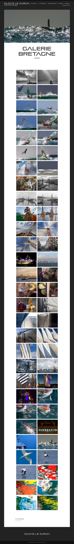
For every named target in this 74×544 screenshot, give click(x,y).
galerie (18, 520)
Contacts (66, 5)
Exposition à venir (55, 3)
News (67, 3)
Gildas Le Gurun (16, 3)
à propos (42, 3)
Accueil (34, 3)
